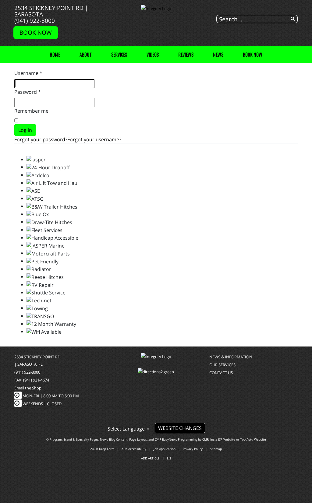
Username (28, 73)
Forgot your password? (40, 139)
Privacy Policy (193, 449)
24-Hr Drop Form (102, 449)
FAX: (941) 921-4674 (31, 380)
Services (119, 55)
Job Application (165, 449)
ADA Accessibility (134, 449)
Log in (25, 130)
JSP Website (226, 439)
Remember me (31, 110)
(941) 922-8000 (34, 20)
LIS (169, 458)
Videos (153, 55)
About (86, 55)
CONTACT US (221, 372)
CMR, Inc (208, 439)
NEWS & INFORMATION (230, 357)
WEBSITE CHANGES (180, 428)
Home (55, 55)
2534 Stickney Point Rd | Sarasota (51, 11)
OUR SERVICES (222, 365)
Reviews (185, 55)
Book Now (36, 32)
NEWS (218, 55)
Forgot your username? (94, 139)
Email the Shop (27, 388)
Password (27, 92)
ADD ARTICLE (150, 458)
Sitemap (216, 449)
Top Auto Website (253, 439)
